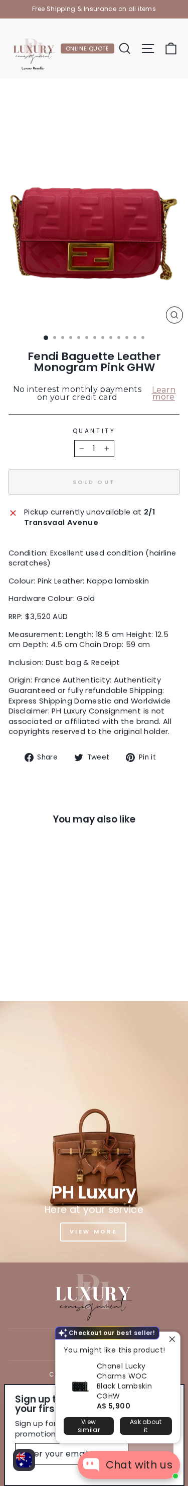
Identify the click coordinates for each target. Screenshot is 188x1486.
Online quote (87, 48)
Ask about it (146, 1426)
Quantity (94, 431)
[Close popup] (171, 1340)
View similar (89, 1426)
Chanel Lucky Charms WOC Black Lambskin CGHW (124, 1381)
